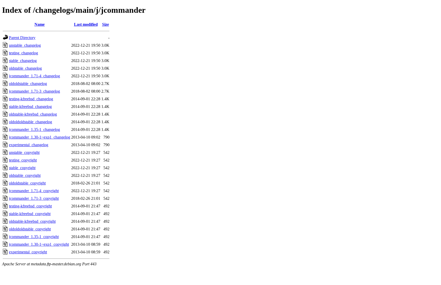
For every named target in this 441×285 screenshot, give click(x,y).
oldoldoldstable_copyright (30, 229)
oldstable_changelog (25, 68)
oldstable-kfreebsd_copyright (32, 221)
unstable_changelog (25, 45)
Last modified (86, 24)
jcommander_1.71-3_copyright (34, 198)
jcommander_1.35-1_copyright (34, 236)
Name (39, 24)
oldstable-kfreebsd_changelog (33, 114)
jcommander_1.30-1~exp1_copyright (39, 244)
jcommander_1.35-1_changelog (34, 129)
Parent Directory (22, 37)
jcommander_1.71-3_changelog (34, 91)
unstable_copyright (24, 152)
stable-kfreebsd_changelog (30, 106)
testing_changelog (23, 53)
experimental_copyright (28, 252)
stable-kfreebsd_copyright (30, 214)
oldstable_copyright (25, 175)
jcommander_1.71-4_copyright (34, 191)
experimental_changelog (28, 145)
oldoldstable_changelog (28, 83)
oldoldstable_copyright (27, 183)
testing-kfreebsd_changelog (31, 99)
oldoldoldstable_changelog (30, 122)
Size (105, 24)
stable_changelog (23, 60)
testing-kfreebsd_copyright (30, 206)
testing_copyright (23, 160)
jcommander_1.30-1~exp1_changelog (39, 137)
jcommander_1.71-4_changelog (34, 76)
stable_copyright (22, 168)
